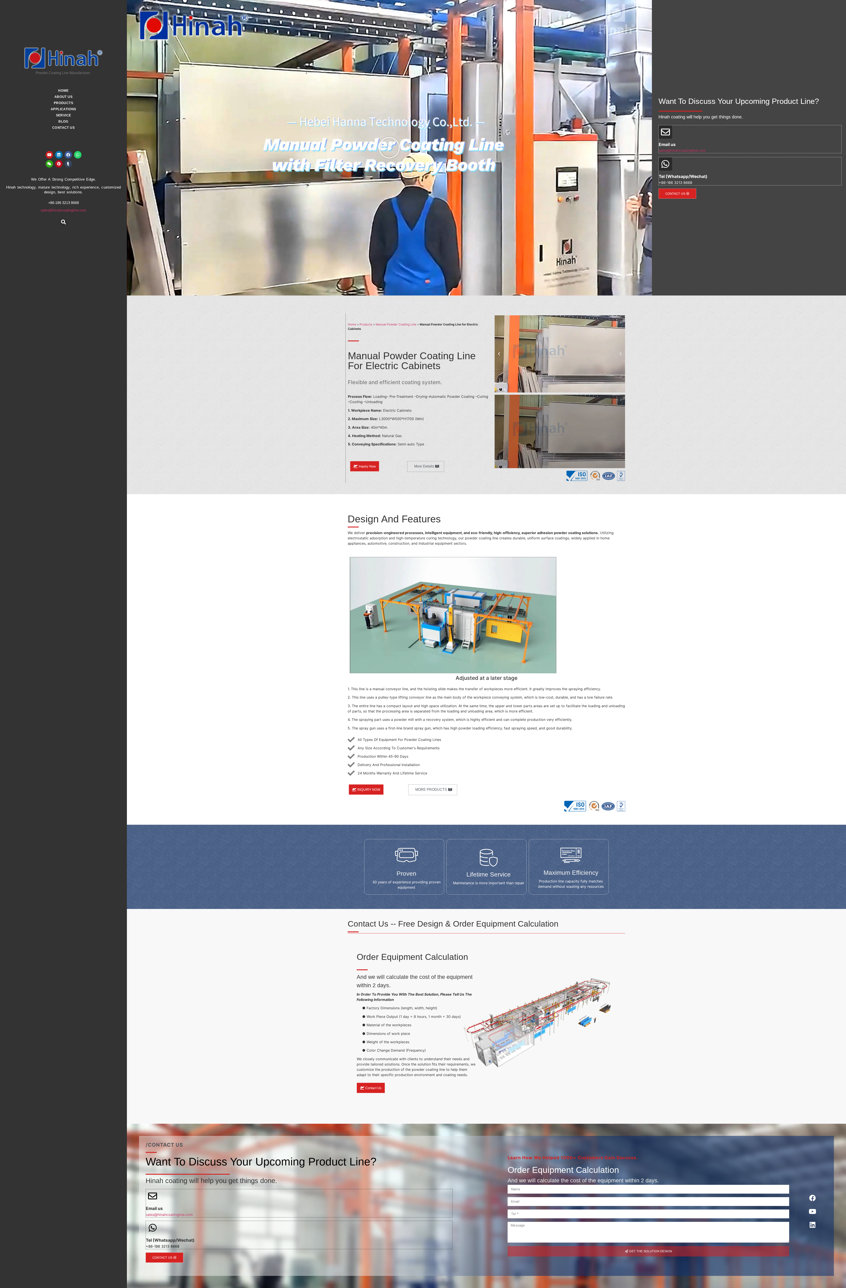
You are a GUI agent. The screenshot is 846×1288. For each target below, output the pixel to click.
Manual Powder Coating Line (396, 324)
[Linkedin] (59, 155)
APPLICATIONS (63, 109)
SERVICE (63, 115)
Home (352, 324)
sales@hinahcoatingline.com (63, 210)
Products (366, 324)
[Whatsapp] (78, 155)
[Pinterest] (59, 164)
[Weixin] (49, 164)
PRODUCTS (63, 103)
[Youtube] (49, 155)
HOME (63, 90)
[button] (63, 222)
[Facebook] (68, 155)
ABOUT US (63, 97)
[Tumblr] (68, 164)
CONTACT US (63, 127)
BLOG (63, 121)
